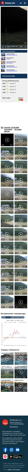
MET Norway (16, 469)
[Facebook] (5, 449)
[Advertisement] (14, 113)
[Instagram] (11, 449)
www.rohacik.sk (9, 62)
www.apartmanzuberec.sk (11, 66)
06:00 (3, 317)
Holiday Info (6, 2)
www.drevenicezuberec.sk (11, 54)
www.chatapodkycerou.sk (11, 70)
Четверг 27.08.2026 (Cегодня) (11, 128)
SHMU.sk (10, 469)
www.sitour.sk (14, 426)
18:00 (22, 317)
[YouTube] (17, 449)
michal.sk (8, 58)
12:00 (12, 317)
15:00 (17, 317)
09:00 (8, 317)
